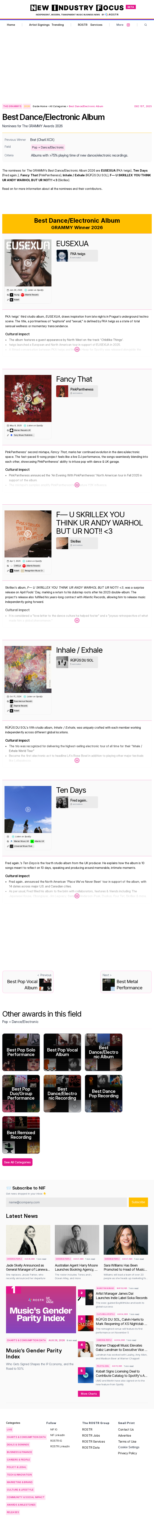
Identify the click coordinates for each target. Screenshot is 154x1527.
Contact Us (126, 1429)
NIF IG (53, 1429)
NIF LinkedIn (57, 1435)
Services (96, 24)
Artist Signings (39, 24)
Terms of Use (127, 1441)
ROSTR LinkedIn (60, 1446)
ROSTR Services (93, 1441)
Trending (57, 24)
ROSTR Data (91, 1447)
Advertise (124, 1435)
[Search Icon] (145, 24)
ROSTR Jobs (91, 1435)
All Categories (57, 106)
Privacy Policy (127, 1453)
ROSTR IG (56, 1440)
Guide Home (40, 106)
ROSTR (82, 24)
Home (11, 24)
